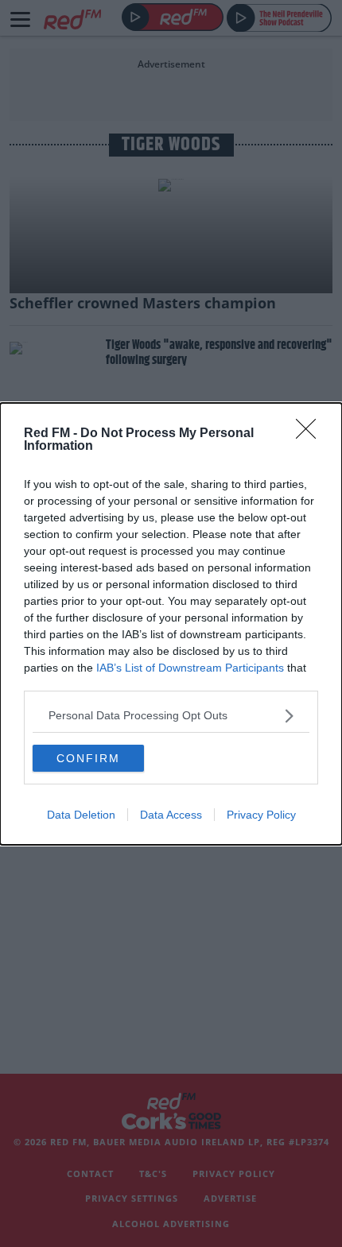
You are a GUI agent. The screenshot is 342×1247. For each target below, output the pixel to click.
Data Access (171, 814)
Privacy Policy (261, 814)
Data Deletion (81, 814)
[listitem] (171, 715)
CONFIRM (88, 758)
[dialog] (171, 624)
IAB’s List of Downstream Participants (190, 667)
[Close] (311, 434)
